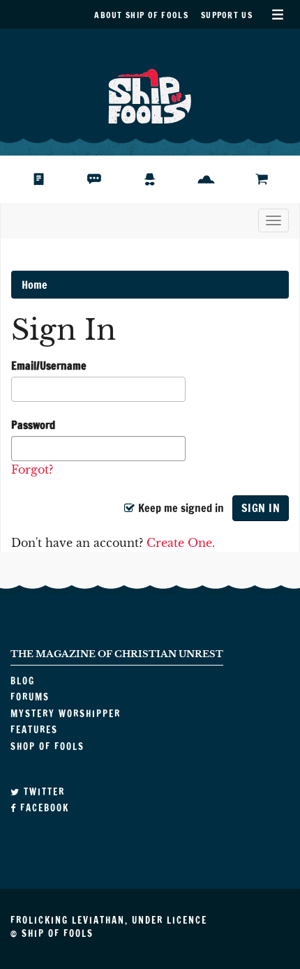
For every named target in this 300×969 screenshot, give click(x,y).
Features (217, 179)
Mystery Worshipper (161, 179)
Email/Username (49, 365)
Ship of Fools (150, 95)
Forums (105, 179)
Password (33, 425)
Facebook (43, 808)
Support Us (227, 15)
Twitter (42, 792)
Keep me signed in (179, 508)
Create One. (181, 543)
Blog (44, 179)
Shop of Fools (272, 179)
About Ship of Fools (141, 15)
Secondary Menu (277, 14)
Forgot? (32, 469)
